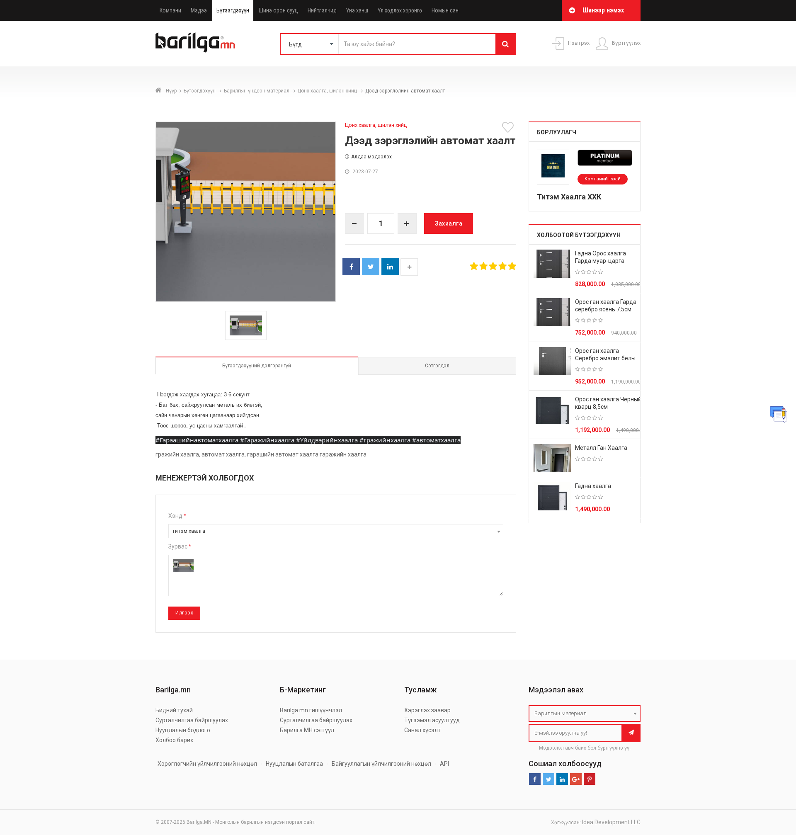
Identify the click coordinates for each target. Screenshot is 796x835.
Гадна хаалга (593, 486)
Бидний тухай (174, 710)
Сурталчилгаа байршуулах (191, 720)
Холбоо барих (174, 740)
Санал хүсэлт (422, 730)
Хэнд (177, 515)
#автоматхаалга (436, 440)
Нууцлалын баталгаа (294, 763)
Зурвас (179, 546)
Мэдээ (199, 10)
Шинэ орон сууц (278, 10)
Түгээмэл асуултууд (432, 720)
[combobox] (335, 531)
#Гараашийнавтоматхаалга (196, 440)
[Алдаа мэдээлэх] (779, 414)
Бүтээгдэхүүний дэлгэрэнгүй (256, 366)
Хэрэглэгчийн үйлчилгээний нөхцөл (207, 763)
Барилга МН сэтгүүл (307, 730)
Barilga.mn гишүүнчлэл (311, 710)
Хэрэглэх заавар (427, 710)
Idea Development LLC (611, 822)
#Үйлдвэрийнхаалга (327, 440)
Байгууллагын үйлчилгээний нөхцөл (381, 763)
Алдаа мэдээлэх (371, 157)
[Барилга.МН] (195, 42)
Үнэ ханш (357, 10)
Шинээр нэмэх (603, 10)
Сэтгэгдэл (437, 366)
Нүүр (171, 91)
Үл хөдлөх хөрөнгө (400, 10)
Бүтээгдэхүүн (232, 10)
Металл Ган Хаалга (601, 447)
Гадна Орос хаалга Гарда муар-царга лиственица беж (600, 261)
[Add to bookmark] (509, 127)
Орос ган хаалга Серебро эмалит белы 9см (605, 358)
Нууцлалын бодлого (182, 730)
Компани (170, 10)
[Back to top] (774, 787)
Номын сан (445, 10)
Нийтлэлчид (322, 10)
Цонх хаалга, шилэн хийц (328, 91)
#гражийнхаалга (384, 440)
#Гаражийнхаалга (267, 440)
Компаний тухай (603, 179)
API (444, 763)
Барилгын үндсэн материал (257, 91)
